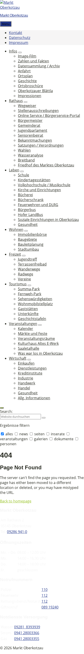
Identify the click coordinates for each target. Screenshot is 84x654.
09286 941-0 (17, 531)
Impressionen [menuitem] (29, 95)
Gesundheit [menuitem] (28, 224)
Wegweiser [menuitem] (27, 105)
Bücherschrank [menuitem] (30, 199)
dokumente (63, 438)
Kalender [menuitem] (25, 328)
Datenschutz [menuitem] (19, 37)
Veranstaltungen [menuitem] (23, 323)
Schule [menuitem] (23, 175)
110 (44, 589)
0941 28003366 (26, 632)
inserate (58, 433)
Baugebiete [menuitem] (27, 239)
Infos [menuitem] (13, 51)
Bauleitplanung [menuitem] (30, 244)
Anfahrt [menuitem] (24, 70)
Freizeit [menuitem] (15, 254)
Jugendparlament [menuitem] (32, 130)
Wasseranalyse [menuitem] (30, 155)
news (23, 433)
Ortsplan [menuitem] (25, 75)
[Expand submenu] (20, 52)
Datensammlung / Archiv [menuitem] (39, 66)
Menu (6, 24)
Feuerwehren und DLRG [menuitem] (38, 204)
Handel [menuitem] (24, 388)
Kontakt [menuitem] (15, 32)
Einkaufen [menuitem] (26, 363)
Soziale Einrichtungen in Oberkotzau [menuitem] (48, 219)
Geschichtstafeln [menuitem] (32, 318)
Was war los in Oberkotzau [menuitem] (40, 353)
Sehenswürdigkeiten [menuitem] (35, 298)
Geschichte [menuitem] (27, 80)
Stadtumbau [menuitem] (28, 249)
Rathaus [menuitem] (16, 100)
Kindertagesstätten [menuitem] (34, 179)
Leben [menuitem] (14, 170)
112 (44, 595)
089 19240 (49, 607)
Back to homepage (15, 501)
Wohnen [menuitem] (16, 229)
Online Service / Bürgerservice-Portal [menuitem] (49, 115)
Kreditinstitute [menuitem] (30, 373)
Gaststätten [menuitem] (28, 308)
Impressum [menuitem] (18, 42)
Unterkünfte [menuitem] (28, 313)
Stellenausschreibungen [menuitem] (38, 110)
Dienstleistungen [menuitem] (32, 368)
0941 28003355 (26, 638)
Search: (6, 411)
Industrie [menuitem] (25, 378)
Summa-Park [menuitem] (29, 288)
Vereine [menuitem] (24, 279)
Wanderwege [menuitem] (29, 269)
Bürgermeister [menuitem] (30, 120)
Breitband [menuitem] (26, 160)
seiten (39, 433)
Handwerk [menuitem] (26, 383)
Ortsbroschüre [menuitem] (30, 85)
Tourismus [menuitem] (18, 284)
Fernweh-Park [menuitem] (29, 293)
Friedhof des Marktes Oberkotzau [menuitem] (46, 165)
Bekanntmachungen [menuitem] (35, 140)
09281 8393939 (27, 626)
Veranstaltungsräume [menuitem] (36, 338)
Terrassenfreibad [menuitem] (32, 264)
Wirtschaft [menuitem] (17, 358)
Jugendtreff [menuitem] (27, 259)
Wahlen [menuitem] (24, 150)
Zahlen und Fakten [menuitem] (33, 61)
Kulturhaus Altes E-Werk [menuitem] (38, 343)
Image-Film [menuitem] (27, 56)
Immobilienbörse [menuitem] (32, 234)
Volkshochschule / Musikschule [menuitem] (44, 184)
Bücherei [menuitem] (25, 194)
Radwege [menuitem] (25, 274)
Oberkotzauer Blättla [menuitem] (35, 90)
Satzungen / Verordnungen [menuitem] (41, 145)
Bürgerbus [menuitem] (27, 209)
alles (9, 433)
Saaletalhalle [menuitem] (28, 348)
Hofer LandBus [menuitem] (30, 214)
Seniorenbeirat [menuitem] (30, 135)
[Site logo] (13, 7)
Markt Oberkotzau (14, 15)
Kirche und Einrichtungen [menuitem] (39, 189)
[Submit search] (43, 417)
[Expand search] (2, 408)
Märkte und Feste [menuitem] (32, 333)
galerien (41, 438)
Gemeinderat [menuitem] (29, 125)
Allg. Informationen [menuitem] (34, 397)
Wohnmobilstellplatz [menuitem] (35, 303)
